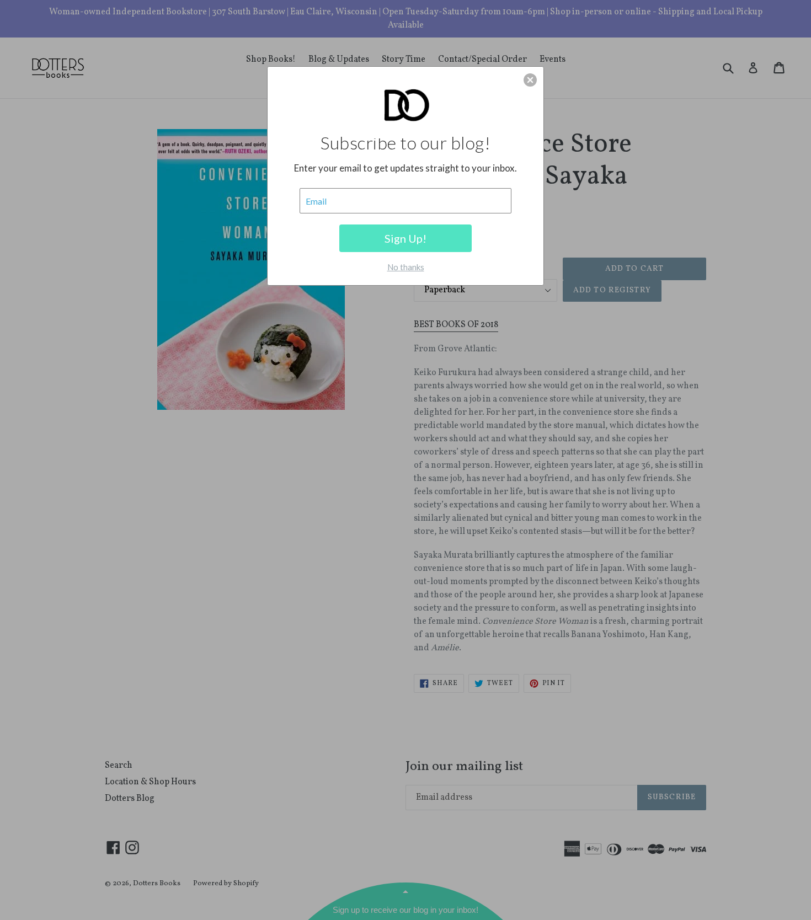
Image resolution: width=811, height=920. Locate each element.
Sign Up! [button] (405, 238)
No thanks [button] (405, 267)
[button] (530, 80)
